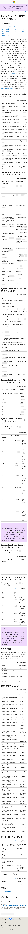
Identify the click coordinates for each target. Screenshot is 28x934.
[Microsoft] (14, 2)
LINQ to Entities (8, 891)
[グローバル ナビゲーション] (1, 2)
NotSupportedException (7, 88)
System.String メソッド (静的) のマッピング (12, 26)
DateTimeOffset (18, 530)
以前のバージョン (12, 925)
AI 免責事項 (3, 925)
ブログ (19, 925)
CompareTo (13, 534)
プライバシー (8, 928)
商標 (8, 932)
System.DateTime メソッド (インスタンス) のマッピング (14, 32)
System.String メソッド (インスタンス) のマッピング (14, 28)
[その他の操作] (25, 12)
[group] (14, 136)
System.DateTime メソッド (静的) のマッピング (13, 30)
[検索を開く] (19, 2)
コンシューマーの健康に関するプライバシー (11, 930)
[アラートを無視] (26, 6)
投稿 (2, 928)
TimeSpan (16, 634)
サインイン (24, 2)
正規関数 (13, 73)
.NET (7, 11)
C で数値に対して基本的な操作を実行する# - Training (13, 905)
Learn (2, 11)
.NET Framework (14, 11)
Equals (9, 528)
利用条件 (3, 932)
